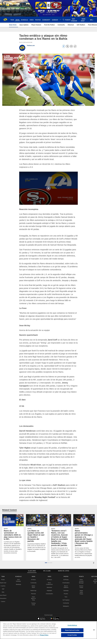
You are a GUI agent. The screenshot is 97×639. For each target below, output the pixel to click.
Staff (3, 582)
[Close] (94, 630)
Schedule (19, 570)
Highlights (49, 584)
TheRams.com (31, 45)
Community (34, 576)
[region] (48, 630)
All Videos (49, 573)
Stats (3, 586)
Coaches (3, 579)
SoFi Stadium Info (94, 575)
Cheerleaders (49, 587)
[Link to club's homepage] (5, 19)
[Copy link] (75, 46)
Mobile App (34, 584)
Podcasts (34, 587)
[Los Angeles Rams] (48, 621)
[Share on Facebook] (63, 47)
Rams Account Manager (81, 575)
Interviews (49, 581)
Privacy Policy (35, 635)
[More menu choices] (60, 19)
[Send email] (71, 47)
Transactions (3, 593)
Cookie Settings (72, 625)
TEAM (3, 570)
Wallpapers (66, 601)
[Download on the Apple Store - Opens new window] (42, 612)
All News (34, 573)
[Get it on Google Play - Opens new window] (55, 613)
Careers (3, 596)
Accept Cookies (72, 635)
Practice (66, 587)
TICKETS (81, 570)
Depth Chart (3, 576)
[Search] (63, 19)
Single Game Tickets (81, 586)
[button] (48, 185)
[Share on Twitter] (67, 47)
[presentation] (94, 557)
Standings (18, 578)
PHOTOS (66, 570)
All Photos (65, 573)
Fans (66, 590)
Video (49, 570)
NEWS (34, 570)
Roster (3, 573)
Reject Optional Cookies (72, 630)
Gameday (65, 584)
